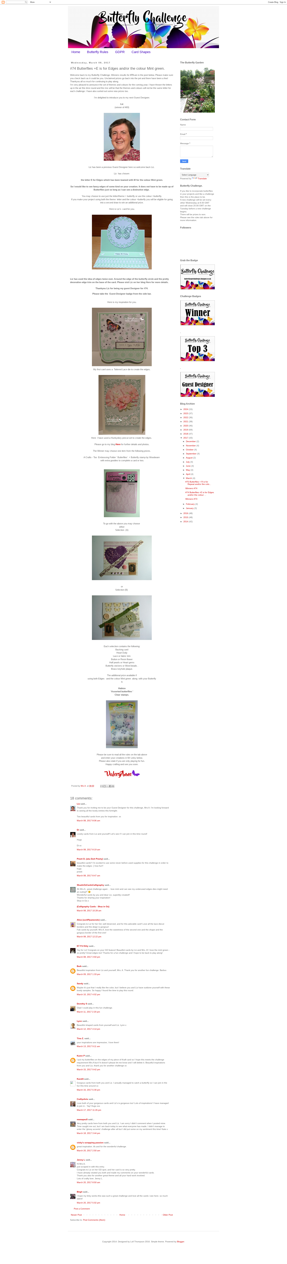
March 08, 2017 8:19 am (88, 849)
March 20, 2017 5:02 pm (88, 1203)
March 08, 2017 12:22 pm (89, 936)
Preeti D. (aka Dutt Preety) (90, 859)
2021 (186, 421)
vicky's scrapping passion (90, 1142)
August (189, 457)
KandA (80, 1079)
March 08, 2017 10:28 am (89, 910)
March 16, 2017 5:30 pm (88, 1090)
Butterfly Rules (97, 52)
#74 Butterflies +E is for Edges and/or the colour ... (199, 493)
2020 (186, 425)
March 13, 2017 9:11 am (88, 1046)
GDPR (120, 52)
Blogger (180, 1241)
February (190, 504)
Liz (78, 804)
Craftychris (82, 1099)
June (188, 466)
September (191, 453)
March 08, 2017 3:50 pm (88, 957)
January (190, 508)
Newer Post (76, 1215)
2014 (186, 521)
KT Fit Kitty (82, 946)
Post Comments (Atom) (94, 1220)
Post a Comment (82, 1208)
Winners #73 (191, 499)
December (191, 441)
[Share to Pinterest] (113, 786)
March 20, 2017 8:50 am (88, 1182)
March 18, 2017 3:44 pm (88, 1133)
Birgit (79, 1192)
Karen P (81, 1056)
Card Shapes (141, 52)
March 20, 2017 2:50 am (88, 1150)
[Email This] (101, 786)
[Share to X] (107, 786)
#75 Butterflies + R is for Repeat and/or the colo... (198, 483)
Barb (79, 966)
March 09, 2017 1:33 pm (88, 974)
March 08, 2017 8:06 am (88, 820)
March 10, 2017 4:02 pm (88, 994)
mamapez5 (82, 1119)
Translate (202, 178)
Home (75, 52)
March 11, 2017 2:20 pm (88, 1012)
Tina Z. (80, 1038)
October (190, 449)
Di (78, 830)
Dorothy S (82, 1003)
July (188, 462)
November (191, 445)
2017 (186, 438)
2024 (186, 409)
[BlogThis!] (104, 786)
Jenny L (81, 1160)
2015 (186, 517)
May (188, 470)
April (188, 474)
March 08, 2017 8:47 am (88, 875)
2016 (186, 513)
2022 (186, 417)
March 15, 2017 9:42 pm (88, 1069)
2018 (186, 434)
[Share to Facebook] (110, 786)
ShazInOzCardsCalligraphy (90, 885)
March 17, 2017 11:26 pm (89, 1110)
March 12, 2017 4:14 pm (88, 1029)
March (189, 478)
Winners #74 (191, 488)
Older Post (168, 1215)
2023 (186, 413)
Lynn (79, 1021)
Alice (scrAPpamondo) (88, 920)
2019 (186, 430)
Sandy (80, 983)
